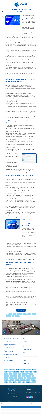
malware (30, 373)
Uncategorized (26, 363)
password (19, 314)
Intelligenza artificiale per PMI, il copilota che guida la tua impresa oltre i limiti (12, 356)
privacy (24, 314)
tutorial (28, 380)
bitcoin (17, 369)
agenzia (6, 369)
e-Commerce (25, 344)
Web (24, 366)
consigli (22, 371)
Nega (21, 410)
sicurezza (34, 314)
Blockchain (25, 341)
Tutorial (24, 360)
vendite (6, 382)
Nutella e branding (9, 360)
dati (31, 371)
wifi (13, 316)
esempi (6, 373)
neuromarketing (13, 375)
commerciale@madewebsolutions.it (33, 392)
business (34, 369)
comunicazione (16, 371)
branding (28, 369)
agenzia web (12, 369)
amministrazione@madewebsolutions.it (34, 393)
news (15, 314)
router (29, 314)
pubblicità (11, 378)
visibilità (14, 382)
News (24, 352)
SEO (16, 378)
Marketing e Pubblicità (27, 349)
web (23, 382)
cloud (10, 371)
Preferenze (21, 413)
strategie (17, 380)
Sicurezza (25, 355)
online (24, 375)
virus (10, 382)
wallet (19, 382)
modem (10, 314)
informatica (25, 373)
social (29, 378)
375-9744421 (29, 390)
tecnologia (8, 316)
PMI (33, 375)
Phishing (28, 375)
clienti (6, 371)
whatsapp (28, 382)
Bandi (24, 338)
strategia (11, 380)
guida (20, 373)
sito (25, 378)
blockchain (23, 369)
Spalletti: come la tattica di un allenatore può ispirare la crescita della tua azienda (11, 340)
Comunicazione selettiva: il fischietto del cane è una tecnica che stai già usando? (12, 346)
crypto (27, 371)
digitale (35, 371)
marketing (6, 375)
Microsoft (13, 180)
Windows (17, 316)
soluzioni (6, 380)
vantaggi (33, 380)
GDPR (24, 346)
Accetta (21, 407)
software (33, 378)
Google (15, 373)
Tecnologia (25, 357)
